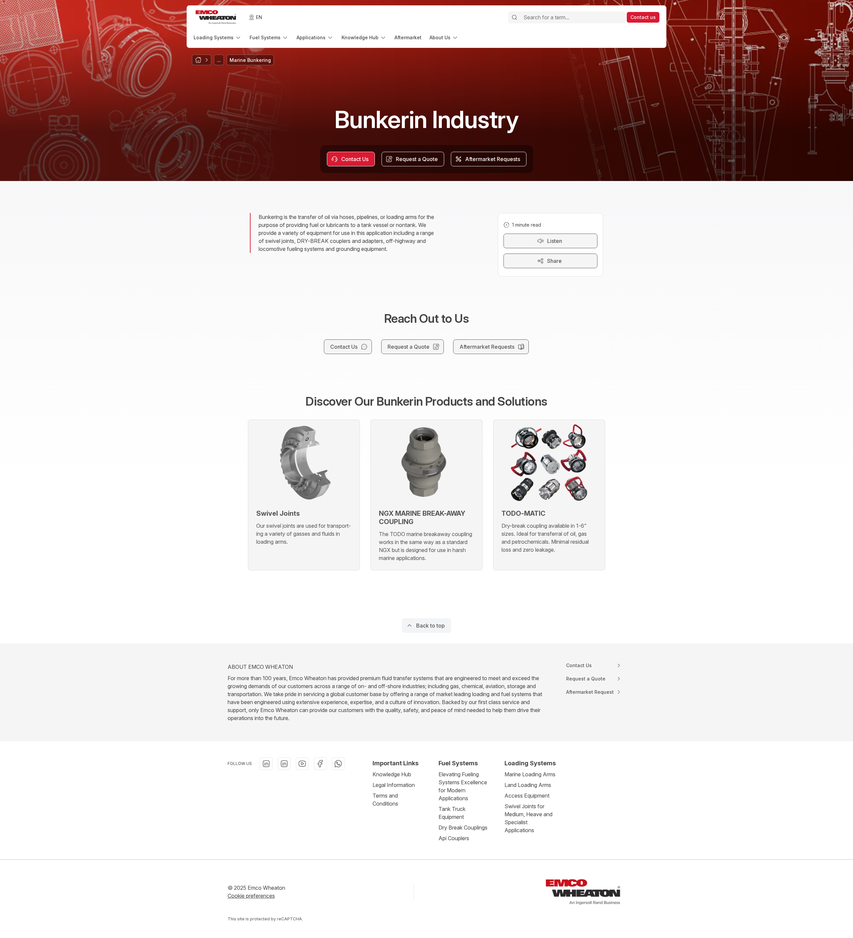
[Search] (514, 17)
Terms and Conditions (385, 799)
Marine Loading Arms (529, 774)
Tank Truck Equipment (451, 813)
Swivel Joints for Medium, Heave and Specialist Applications (528, 818)
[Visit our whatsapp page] (338, 763)
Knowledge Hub (392, 774)
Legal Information (394, 785)
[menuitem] (218, 37)
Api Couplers (453, 838)
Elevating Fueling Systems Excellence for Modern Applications (462, 786)
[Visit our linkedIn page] (266, 763)
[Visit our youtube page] (302, 763)
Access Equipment (526, 795)
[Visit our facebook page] (320, 763)
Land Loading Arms (527, 785)
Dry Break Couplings (462, 827)
